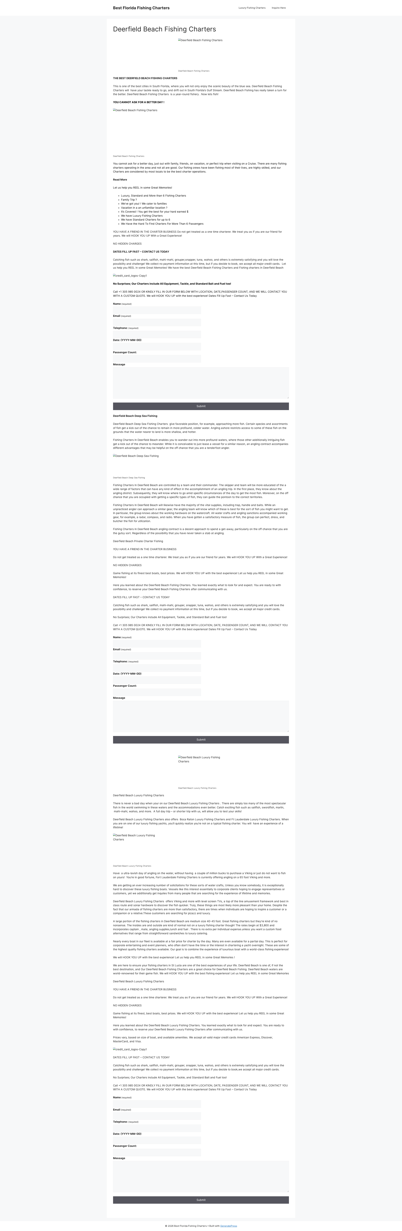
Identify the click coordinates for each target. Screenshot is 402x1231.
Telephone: (126, 328)
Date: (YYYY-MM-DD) (127, 340)
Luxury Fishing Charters (252, 7)
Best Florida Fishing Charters (141, 7)
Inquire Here (279, 7)
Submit (201, 406)
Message (119, 364)
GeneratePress (228, 1225)
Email (122, 315)
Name (122, 303)
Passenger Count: (125, 352)
